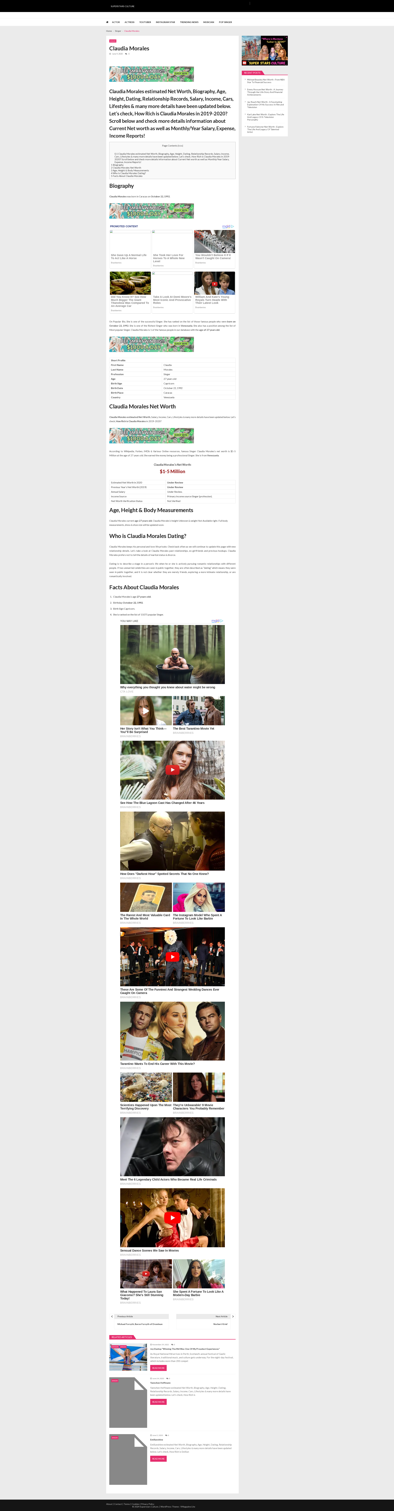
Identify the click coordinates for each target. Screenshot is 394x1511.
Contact (118, 1504)
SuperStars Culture (123, 6)
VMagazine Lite (187, 1506)
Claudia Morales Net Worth (126, 167)
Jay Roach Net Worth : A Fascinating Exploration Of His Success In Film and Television (265, 104)
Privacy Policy (147, 1504)
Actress (129, 22)
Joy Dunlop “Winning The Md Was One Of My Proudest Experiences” (185, 1349)
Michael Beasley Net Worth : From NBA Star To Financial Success (266, 80)
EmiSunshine (156, 1439)
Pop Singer (225, 22)
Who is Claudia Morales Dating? (128, 173)
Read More (158, 1368)
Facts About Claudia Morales (127, 176)
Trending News (189, 22)
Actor (116, 22)
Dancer (115, 1347)
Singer (113, 41)
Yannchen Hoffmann (160, 1382)
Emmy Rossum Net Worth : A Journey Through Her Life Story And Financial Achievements (265, 92)
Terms (127, 1504)
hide (180, 146)
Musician (208, 22)
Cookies (135, 1504)
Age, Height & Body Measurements (130, 170)
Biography (117, 164)
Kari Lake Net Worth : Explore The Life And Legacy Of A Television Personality (265, 117)
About (109, 1504)
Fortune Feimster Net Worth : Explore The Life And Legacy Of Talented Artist (265, 129)
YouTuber (145, 22)
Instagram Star (165, 22)
